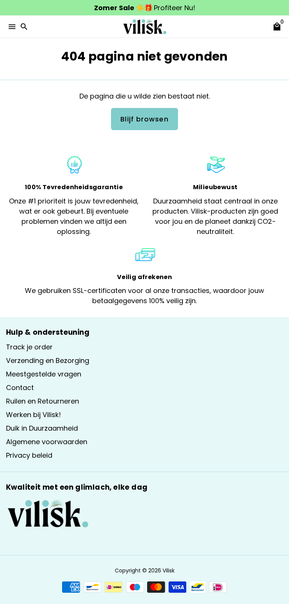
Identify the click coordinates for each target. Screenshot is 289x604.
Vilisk (169, 570)
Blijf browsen (144, 119)
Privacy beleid (29, 455)
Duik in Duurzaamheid (42, 428)
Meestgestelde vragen (43, 374)
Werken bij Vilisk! (33, 414)
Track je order (29, 347)
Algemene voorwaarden (46, 441)
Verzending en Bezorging (47, 360)
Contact (20, 387)
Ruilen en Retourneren (42, 401)
